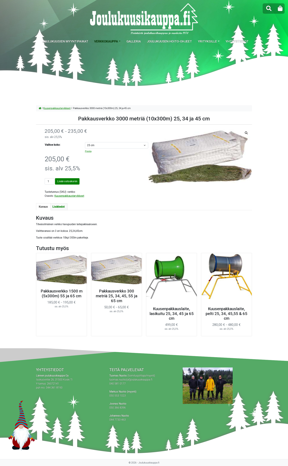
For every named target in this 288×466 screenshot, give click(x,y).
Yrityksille (207, 41)
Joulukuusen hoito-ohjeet (169, 41)
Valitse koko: (52, 144)
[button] (246, 133)
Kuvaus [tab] (43, 206)
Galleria (133, 41)
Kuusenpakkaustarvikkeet (56, 108)
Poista (88, 151)
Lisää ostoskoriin (67, 181)
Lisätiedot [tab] (58, 206)
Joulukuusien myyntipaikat (65, 41)
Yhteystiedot (237, 41)
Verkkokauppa (106, 41)
